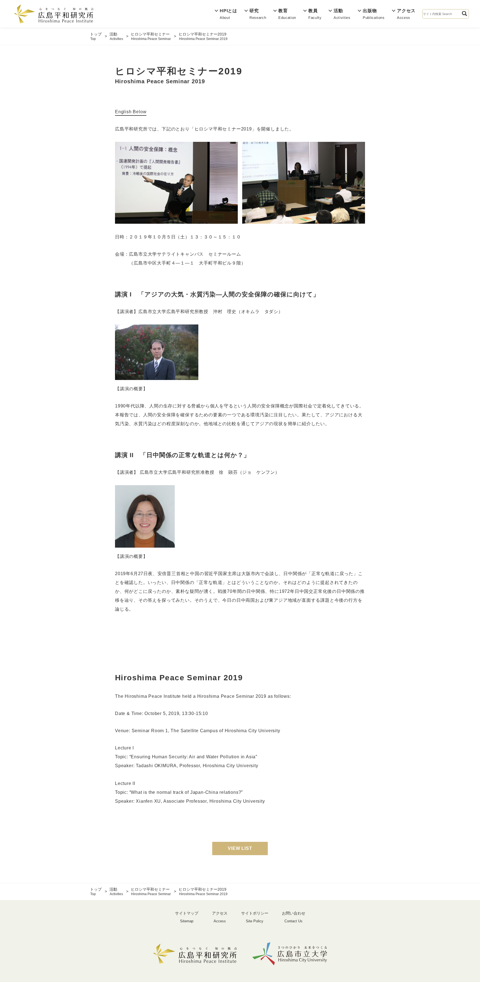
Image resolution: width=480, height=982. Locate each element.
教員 (315, 13)
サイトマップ (186, 917)
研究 (257, 13)
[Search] (464, 13)
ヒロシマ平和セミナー (151, 36)
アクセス (406, 13)
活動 (342, 13)
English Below (130, 111)
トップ (96, 36)
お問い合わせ (293, 917)
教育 (287, 13)
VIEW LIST (240, 848)
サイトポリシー (254, 917)
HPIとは (228, 13)
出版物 (374, 13)
